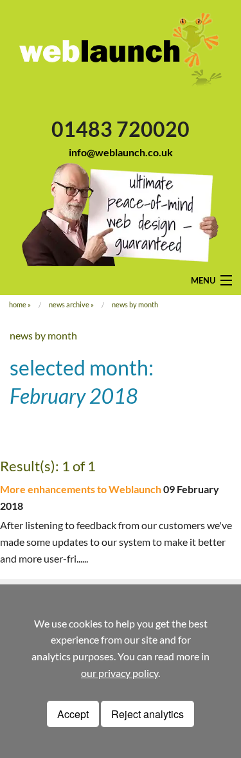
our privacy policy (119, 673)
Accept (73, 714)
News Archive (69, 304)
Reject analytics (147, 714)
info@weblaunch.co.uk (121, 152)
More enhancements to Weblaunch (80, 489)
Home (17, 304)
